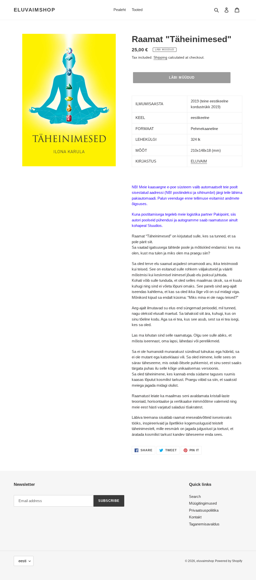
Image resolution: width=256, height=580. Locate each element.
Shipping (160, 57)
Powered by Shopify (228, 561)
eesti (22, 561)
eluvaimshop (34, 10)
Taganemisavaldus (204, 524)
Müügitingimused (203, 503)
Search (195, 496)
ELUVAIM (199, 161)
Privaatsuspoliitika (203, 510)
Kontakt (195, 517)
